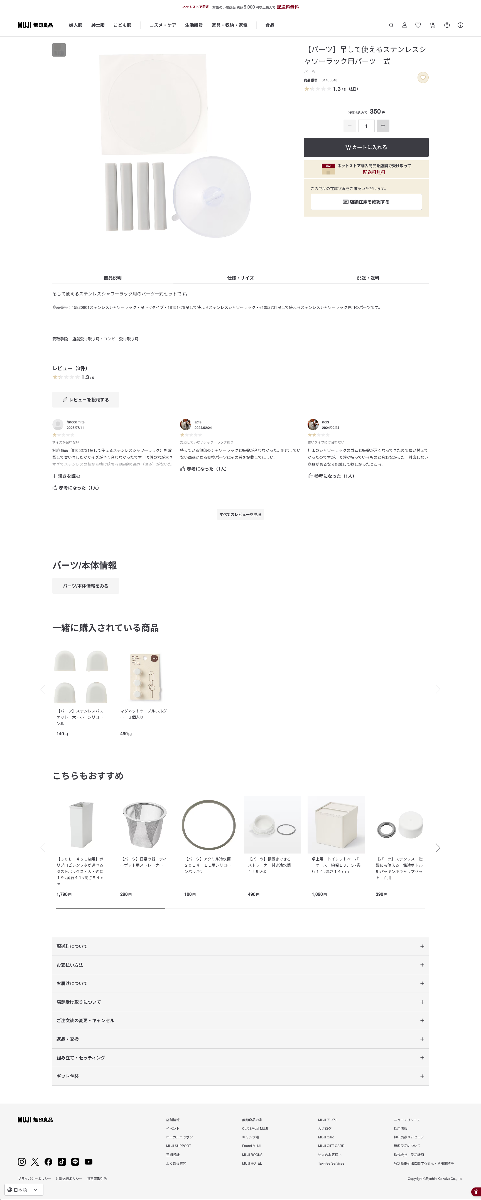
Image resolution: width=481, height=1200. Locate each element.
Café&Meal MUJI (255, 1128)
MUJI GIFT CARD (331, 1145)
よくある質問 (176, 1163)
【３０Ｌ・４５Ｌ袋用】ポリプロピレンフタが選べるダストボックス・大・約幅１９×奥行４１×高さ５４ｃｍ (80, 871)
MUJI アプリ (327, 1119)
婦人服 (75, 25)
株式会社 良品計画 (409, 1154)
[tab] (59, 50)
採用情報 (400, 1128)
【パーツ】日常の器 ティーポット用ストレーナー (143, 862)
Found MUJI (251, 1145)
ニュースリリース (407, 1119)
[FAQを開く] (447, 25)
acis (198, 422)
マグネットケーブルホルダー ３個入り (143, 714)
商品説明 (113, 278)
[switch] (423, 77)
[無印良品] (35, 1120)
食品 (270, 25)
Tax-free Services (331, 1163)
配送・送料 (368, 278)
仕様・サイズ (240, 278)
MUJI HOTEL (252, 1163)
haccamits (76, 422)
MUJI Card (326, 1136)
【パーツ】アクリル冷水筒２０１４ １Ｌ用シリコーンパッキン (207, 865)
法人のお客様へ (330, 1154)
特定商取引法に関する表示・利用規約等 (424, 1163)
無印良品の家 (252, 1119)
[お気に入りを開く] (418, 25)
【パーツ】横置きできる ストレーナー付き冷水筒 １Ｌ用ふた (271, 865)
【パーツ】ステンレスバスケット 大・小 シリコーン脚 (80, 717)
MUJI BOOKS (252, 1154)
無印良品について (407, 1145)
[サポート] (460, 25)
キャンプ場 (250, 1136)
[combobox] (24, 1189)
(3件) (353, 88)
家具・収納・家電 (229, 25)
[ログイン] (405, 25)
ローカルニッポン (179, 1136)
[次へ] (440, 689)
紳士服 (98, 25)
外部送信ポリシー (69, 1178)
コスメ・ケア (162, 25)
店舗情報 (173, 1119)
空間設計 (173, 1154)
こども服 (122, 25)
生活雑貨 (194, 25)
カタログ (325, 1128)
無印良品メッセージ (409, 1136)
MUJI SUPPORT (178, 1145)
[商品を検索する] (391, 25)
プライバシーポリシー (34, 1178)
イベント (173, 1128)
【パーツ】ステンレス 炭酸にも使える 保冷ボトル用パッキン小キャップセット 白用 (399, 868)
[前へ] (40, 689)
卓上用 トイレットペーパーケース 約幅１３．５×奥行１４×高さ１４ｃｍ (336, 865)
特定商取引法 (97, 1178)
